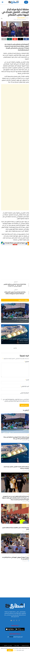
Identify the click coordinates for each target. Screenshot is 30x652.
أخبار (3, 304)
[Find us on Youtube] (11, 620)
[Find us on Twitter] (16, 620)
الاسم (27, 380)
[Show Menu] (2, 2)
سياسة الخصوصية (25, 645)
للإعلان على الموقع (8, 645)
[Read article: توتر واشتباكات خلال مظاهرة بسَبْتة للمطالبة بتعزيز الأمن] (15, 514)
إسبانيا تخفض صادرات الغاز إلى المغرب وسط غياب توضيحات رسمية (15, 340)
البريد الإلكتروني (24, 386)
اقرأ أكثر (14, 650)
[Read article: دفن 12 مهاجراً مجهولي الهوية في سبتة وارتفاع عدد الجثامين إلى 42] (15, 543)
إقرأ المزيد (15, 348)
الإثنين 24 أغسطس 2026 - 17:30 (22, 342)
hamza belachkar (21, 18)
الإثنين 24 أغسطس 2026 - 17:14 (22, 321)
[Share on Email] (14, 39)
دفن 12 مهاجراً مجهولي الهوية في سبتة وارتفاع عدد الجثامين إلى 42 (15, 558)
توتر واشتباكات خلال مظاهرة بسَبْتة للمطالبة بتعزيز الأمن (15, 528)
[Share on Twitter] (20, 39)
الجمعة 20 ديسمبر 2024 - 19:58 (19, 19)
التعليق (26, 361)
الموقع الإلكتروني (24, 393)
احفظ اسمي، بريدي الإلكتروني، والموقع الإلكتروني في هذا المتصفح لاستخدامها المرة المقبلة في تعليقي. (16, 400)
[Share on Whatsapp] (9, 39)
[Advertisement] (15, 147)
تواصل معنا (16, 645)
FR (26, 2)
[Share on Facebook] (26, 39)
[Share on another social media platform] (4, 39)
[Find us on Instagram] (13, 620)
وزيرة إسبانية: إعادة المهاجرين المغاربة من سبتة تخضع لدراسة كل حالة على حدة (16, 318)
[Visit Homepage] (14, 2)
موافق (9, 650)
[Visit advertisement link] (15, 243)
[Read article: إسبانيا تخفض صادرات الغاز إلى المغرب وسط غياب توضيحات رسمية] (15, 334)
